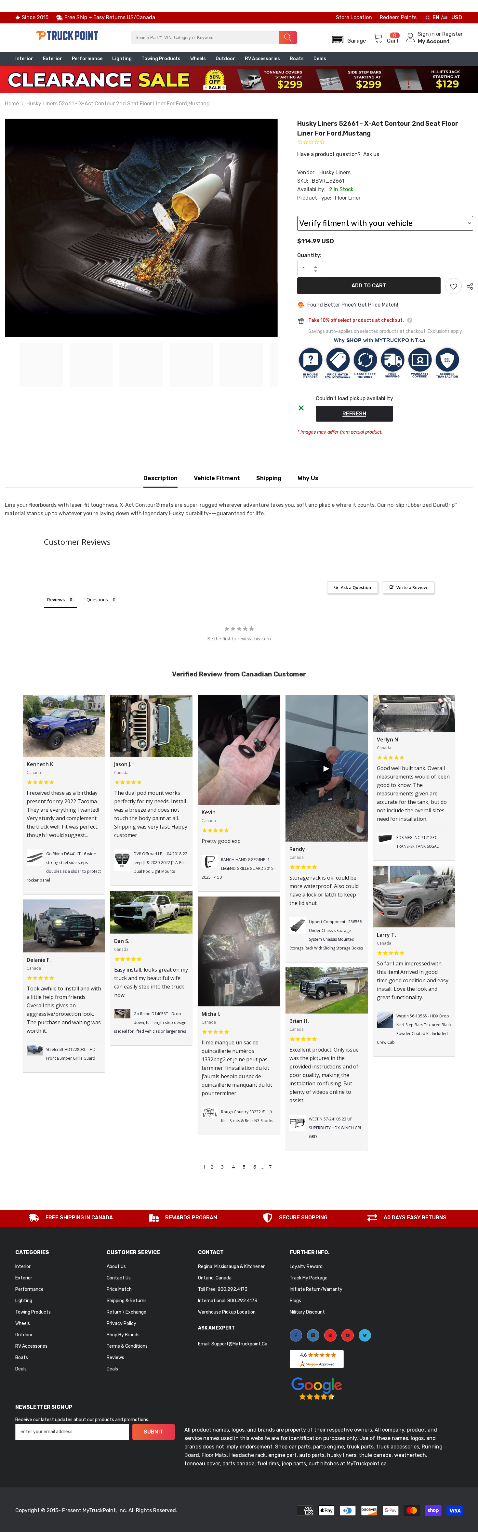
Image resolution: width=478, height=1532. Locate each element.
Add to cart (369, 285)
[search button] (288, 37)
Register (452, 34)
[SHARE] (467, 286)
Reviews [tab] (56, 599)
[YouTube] (347, 1335)
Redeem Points (398, 17)
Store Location (354, 17)
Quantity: (309, 255)
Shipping (268, 478)
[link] (71, 1218)
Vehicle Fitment (217, 478)
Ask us (371, 154)
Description (160, 478)
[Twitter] (365, 1335)
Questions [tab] (97, 599)
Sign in (427, 34)
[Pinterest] (330, 1335)
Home (12, 103)
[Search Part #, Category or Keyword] (214, 37)
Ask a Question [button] (356, 587)
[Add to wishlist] (453, 286)
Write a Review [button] (411, 587)
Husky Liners (335, 172)
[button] (347, 37)
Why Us (308, 478)
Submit (153, 1432)
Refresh (354, 414)
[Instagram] (313, 1335)
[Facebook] (296, 1335)
